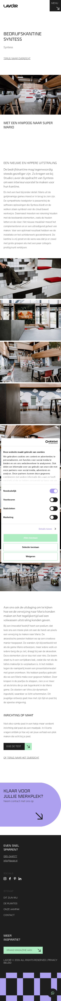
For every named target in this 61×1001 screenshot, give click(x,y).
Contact (9, 915)
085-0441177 (10, 856)
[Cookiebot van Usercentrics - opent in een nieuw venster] (45, 442)
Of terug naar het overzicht (21, 758)
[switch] (54, 499)
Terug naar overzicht (17, 58)
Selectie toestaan (30, 547)
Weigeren (30, 556)
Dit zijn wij (11, 897)
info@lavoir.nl (10, 860)
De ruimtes (10, 903)
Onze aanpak (12, 909)
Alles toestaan (31, 538)
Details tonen (45, 529)
